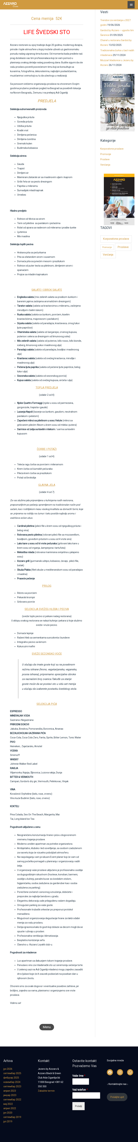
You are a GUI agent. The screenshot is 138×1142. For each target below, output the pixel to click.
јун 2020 (7, 1112)
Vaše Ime (78, 1075)
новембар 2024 (11, 1082)
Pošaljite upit (117, 1097)
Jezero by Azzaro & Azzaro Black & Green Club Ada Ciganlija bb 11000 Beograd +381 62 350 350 (50, 1078)
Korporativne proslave (112, 148)
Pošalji (78, 1106)
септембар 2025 (12, 1073)
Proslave (105, 159)
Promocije (105, 154)
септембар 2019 (12, 1117)
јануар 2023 (9, 1095)
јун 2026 (7, 1069)
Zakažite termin (46, 1090)
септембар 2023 (12, 1086)
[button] (46, 1027)
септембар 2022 (12, 1099)
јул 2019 (7, 1121)
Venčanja (105, 164)
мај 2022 (8, 1104)
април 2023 (9, 1090)
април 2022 (9, 1108)
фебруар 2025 (11, 1077)
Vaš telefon (80, 1089)
